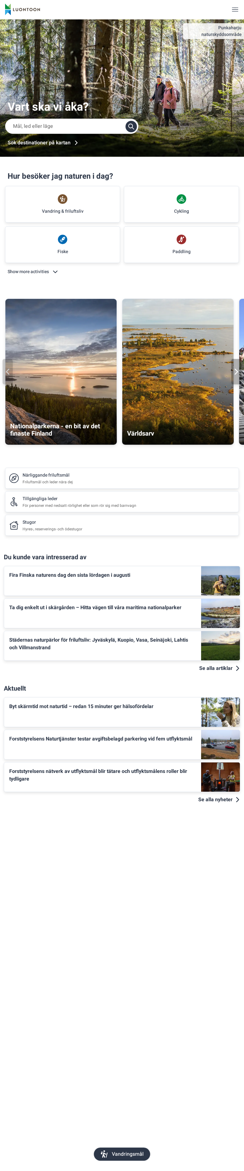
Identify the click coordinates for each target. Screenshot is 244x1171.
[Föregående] (8, 371)
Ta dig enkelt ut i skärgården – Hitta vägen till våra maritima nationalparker (95, 607)
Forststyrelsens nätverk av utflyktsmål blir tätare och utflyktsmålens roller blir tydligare (98, 775)
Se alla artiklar (216, 668)
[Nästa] (236, 371)
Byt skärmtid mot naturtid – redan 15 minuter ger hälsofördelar (81, 706)
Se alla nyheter (215, 799)
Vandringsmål (128, 1154)
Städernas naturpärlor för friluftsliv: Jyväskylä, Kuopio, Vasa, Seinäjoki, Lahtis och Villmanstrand (98, 643)
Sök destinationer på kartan (39, 143)
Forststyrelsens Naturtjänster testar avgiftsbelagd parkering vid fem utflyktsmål (100, 739)
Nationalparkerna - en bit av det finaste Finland (55, 430)
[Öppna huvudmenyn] (235, 9)
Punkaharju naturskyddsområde (221, 31)
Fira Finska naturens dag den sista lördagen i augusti (69, 575)
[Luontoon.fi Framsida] (22, 9)
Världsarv (140, 433)
